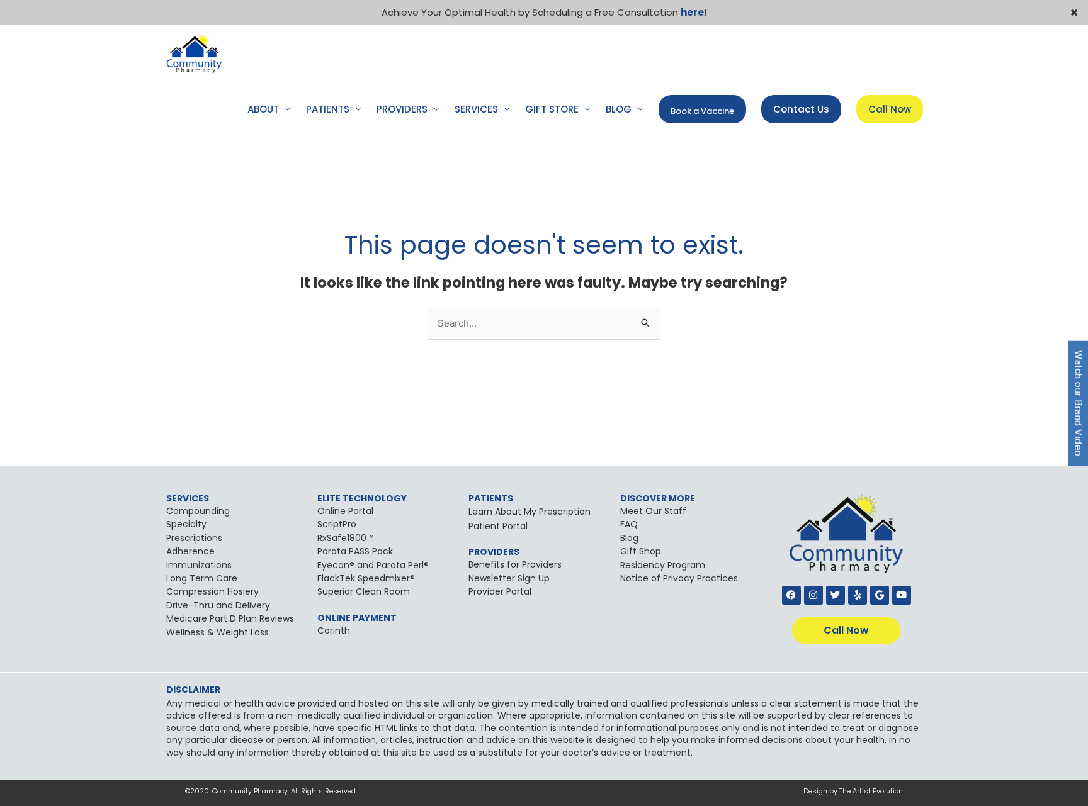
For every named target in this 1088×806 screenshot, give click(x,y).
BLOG (619, 109)
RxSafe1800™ (345, 538)
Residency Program (662, 565)
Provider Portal (499, 591)
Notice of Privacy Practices (679, 578)
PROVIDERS (402, 109)
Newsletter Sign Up (509, 578)
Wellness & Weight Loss (217, 632)
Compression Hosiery (212, 591)
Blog (629, 538)
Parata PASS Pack (355, 551)
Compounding (198, 511)
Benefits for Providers (515, 564)
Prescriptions (194, 538)
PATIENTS (327, 109)
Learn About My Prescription (529, 511)
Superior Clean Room (363, 591)
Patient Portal (498, 526)
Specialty (186, 524)
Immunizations (199, 565)
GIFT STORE (552, 109)
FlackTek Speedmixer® (366, 578)
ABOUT (263, 109)
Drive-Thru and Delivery (218, 605)
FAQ (629, 524)
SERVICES (476, 109)
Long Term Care (201, 578)
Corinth (333, 630)
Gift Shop (640, 551)
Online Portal (345, 511)
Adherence (190, 551)
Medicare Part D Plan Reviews (230, 618)
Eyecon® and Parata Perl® (373, 565)
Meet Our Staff (653, 511)
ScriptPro (336, 524)
